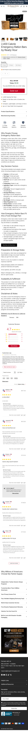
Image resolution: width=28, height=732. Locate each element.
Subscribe (14, 708)
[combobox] (20, 384)
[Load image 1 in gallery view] (14, 22)
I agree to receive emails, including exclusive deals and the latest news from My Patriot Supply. (13, 704)
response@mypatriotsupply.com (10, 671)
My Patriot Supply (9, 728)
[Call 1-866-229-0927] (21, 6)
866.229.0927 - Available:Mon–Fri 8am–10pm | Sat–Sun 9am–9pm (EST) (12, 665)
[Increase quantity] (8, 73)
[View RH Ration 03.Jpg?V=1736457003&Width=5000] (16, 39)
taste (8, 378)
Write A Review (14, 345)
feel (12, 378)
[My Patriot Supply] (13, 6)
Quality (8, 58)
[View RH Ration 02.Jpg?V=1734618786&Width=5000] (21, 39)
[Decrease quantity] (2, 73)
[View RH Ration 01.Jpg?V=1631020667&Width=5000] (3, 39)
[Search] (4, 6)
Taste (4, 58)
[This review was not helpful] (24, 415)
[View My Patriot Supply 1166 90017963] (11, 715)
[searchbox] (8, 372)
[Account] (23, 6)
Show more (5, 381)
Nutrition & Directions (9, 245)
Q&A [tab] (17, 317)
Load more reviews (14, 563)
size (4, 378)
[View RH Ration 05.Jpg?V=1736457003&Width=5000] (12, 39)
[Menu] (1, 6)
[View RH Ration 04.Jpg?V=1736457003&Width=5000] (8, 39)
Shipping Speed (21, 57)
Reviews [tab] (12, 317)
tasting (15, 378)
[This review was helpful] (21, 415)
